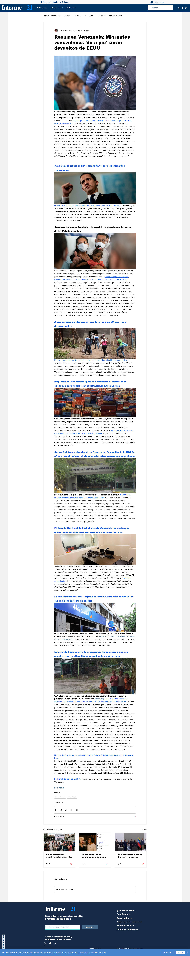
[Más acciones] (134, 30)
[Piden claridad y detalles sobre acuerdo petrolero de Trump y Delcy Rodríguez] (59, 842)
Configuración (167, 952)
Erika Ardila (72, 797)
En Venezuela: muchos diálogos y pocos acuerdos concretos (130, 856)
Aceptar (180, 952)
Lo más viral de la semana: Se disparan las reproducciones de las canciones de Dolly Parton (94, 856)
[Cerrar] (187, 952)
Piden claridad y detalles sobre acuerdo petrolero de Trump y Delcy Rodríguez (58, 856)
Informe (11, 7)
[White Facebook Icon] (50, 944)
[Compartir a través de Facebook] (55, 810)
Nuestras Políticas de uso (97, 952)
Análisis (67, 15)
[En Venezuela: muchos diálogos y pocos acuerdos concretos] (130, 842)
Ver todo (144, 829)
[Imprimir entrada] (77, 810)
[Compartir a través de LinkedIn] (66, 810)
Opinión (77, 15)
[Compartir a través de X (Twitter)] (61, 810)
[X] (179, 8)
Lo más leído (60, 797)
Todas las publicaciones (52, 15)
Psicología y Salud (115, 15)
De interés (101, 15)
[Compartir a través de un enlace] (71, 810)
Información (89, 15)
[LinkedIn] (186, 8)
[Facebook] (182, 8)
